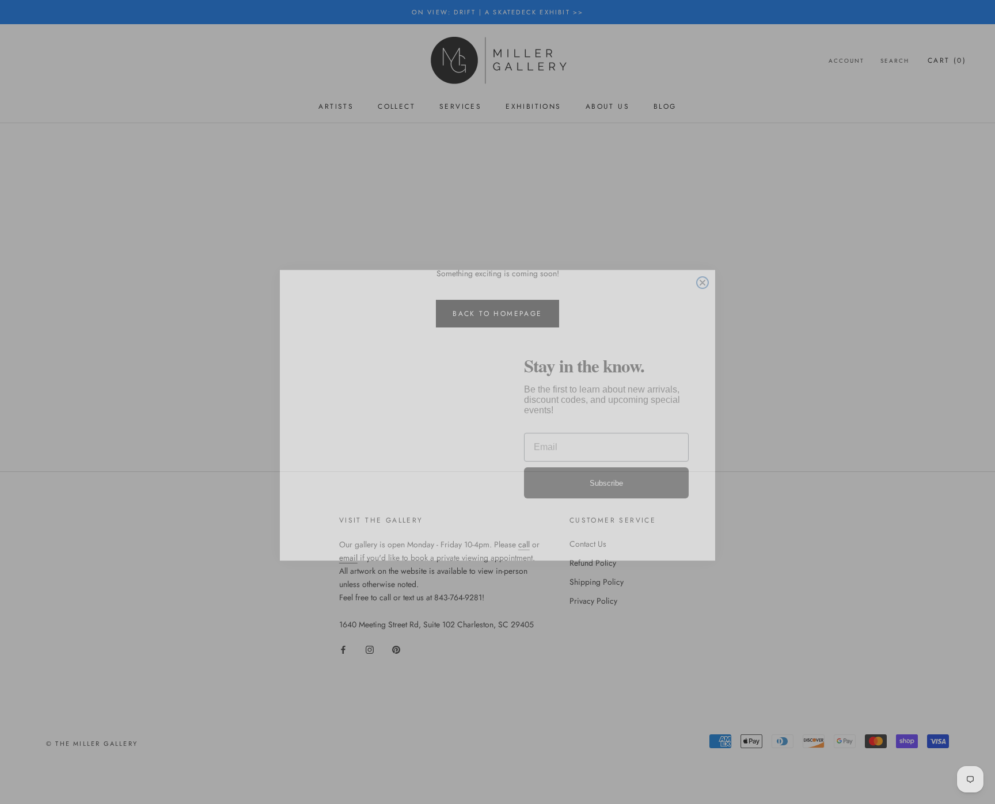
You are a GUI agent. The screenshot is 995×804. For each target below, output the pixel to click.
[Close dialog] (702, 269)
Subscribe (606, 470)
